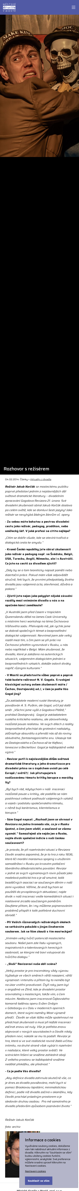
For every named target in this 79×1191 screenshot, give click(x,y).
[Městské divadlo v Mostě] (9, 7)
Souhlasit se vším (38, 1181)
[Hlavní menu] (73, 7)
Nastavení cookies (35, 1171)
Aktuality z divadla (40, 479)
